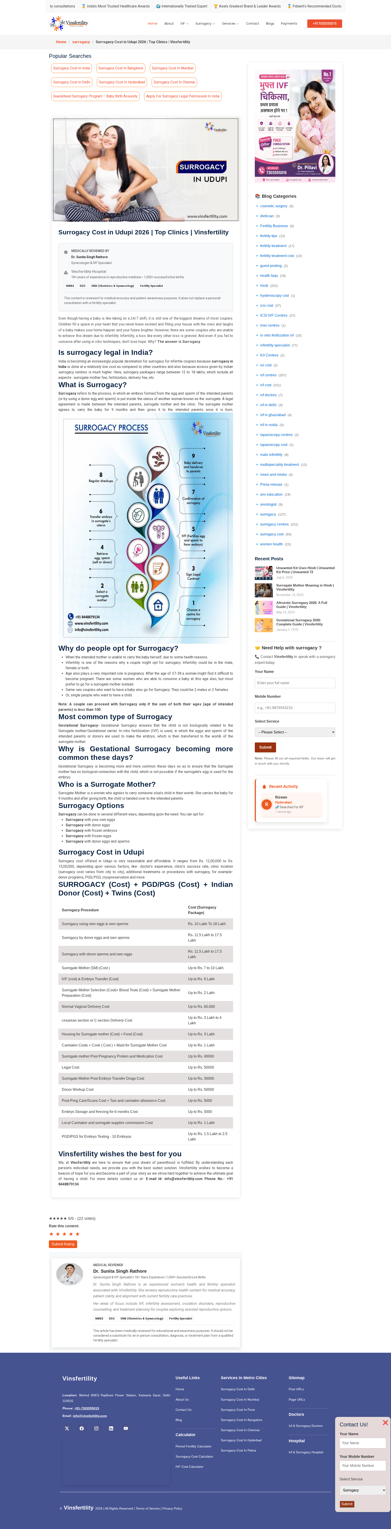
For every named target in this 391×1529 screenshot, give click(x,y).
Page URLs (297, 1399)
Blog (179, 1420)
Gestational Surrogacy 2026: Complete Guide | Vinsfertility (299, 622)
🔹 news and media (274, 474)
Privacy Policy (172, 1508)
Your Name (264, 672)
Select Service (267, 721)
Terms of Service (148, 1508)
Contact (252, 23)
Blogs (270, 23)
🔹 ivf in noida (269, 425)
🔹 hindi (266, 285)
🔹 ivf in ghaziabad (273, 415)
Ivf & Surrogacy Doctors (306, 1426)
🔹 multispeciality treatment (281, 464)
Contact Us (183, 1409)
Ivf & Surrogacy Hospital (306, 1452)
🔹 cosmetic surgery (274, 206)
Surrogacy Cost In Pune (238, 1409)
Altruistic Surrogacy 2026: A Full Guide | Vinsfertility (301, 605)
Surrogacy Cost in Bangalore (120, 68)
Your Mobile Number (357, 1456)
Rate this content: (64, 1226)
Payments (289, 23)
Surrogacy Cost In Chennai (240, 1430)
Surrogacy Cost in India (71, 68)
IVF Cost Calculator (189, 1466)
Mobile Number (268, 696)
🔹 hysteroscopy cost (275, 295)
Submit (265, 747)
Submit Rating (63, 1244)
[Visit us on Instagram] (96, 1428)
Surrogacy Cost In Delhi (238, 1389)
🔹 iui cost (266, 365)
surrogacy (81, 42)
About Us (182, 1399)
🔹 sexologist (269, 504)
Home (152, 23)
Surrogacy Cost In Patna (238, 1450)
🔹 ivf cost (268, 385)
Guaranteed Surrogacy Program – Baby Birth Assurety (95, 96)
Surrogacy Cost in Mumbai (172, 68)
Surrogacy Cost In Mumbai (240, 1399)
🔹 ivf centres (270, 375)
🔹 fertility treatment (274, 246)
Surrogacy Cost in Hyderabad (122, 82)
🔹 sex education (273, 494)
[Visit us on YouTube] (125, 1428)
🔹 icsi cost (268, 305)
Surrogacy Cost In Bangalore (241, 1420)
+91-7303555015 (86, 1408)
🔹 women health (273, 544)
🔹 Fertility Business (274, 226)
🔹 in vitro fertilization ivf (278, 335)
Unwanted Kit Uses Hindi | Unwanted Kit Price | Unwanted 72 (305, 570)
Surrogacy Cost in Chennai (174, 82)
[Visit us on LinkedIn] (111, 1428)
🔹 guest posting (271, 266)
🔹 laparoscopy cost (274, 445)
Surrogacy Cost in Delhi (71, 82)
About (169, 23)
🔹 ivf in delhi (269, 405)
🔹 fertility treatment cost (278, 256)
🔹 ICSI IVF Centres (275, 315)
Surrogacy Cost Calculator (194, 1456)
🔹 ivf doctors (269, 395)
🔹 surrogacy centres (276, 524)
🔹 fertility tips (270, 236)
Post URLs (296, 1389)
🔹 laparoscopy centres (277, 435)
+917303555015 (324, 23)
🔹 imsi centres (270, 325)
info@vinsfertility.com (90, 1416)
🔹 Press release (271, 484)
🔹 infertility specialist (276, 345)
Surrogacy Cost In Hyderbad (241, 1440)
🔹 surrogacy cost (273, 534)
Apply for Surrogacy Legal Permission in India (182, 96)
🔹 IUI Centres (269, 355)
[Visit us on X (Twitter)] (67, 1428)
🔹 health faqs (270, 276)
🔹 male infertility (271, 455)
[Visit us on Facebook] (81, 1428)
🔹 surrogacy (270, 514)
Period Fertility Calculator (194, 1446)
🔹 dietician (267, 216)
